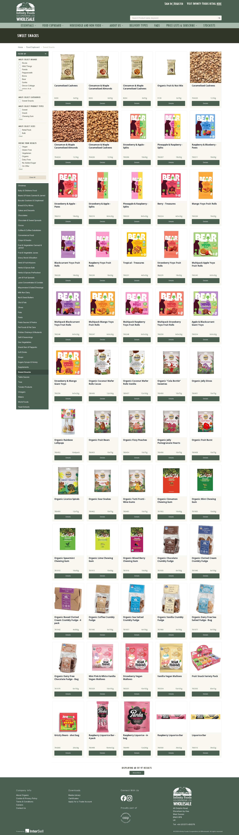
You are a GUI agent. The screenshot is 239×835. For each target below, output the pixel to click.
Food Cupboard (52, 25)
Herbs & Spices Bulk (26, 268)
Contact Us (21, 808)
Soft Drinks (22, 352)
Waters (21, 397)
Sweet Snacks (24, 372)
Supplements (23, 367)
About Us (116, 25)
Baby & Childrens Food (27, 190)
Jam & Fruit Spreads (26, 278)
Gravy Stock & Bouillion (27, 258)
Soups (20, 357)
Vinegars (21, 392)
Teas (20, 382)
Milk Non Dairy (24, 292)
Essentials (28, 25)
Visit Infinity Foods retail (204, 4)
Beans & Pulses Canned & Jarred (31, 195)
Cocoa (21, 225)
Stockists (209, 25)
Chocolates (22, 215)
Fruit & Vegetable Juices (28, 253)
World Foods (23, 402)
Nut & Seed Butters (26, 297)
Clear (21, 90)
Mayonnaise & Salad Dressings (30, 287)
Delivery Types (139, 25)
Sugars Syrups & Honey (28, 362)
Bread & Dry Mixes (25, 205)
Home (20, 47)
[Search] (219, 18)
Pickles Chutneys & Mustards (30, 332)
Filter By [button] (22, 54)
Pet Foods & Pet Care (27, 327)
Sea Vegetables (24, 342)
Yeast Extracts (24, 407)
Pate (20, 312)
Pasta (20, 317)
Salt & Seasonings (25, 337)
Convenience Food (26, 235)
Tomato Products (25, 387)
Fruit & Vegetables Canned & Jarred (30, 246)
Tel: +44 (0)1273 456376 (184, 824)
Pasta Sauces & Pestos (27, 322)
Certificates (73, 798)
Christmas (22, 186)
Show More (137, 773)
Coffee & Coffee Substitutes (29, 230)
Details (68, 103)
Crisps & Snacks (24, 240)
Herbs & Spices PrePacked (29, 273)
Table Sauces (23, 377)
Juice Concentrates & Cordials (30, 282)
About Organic (22, 795)
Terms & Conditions (24, 802)
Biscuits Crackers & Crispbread (30, 200)
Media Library (74, 795)
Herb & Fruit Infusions (26, 263)
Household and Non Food (86, 25)
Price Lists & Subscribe (181, 25)
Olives (20, 307)
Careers (19, 805)
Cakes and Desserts (26, 210)
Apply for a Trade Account (80, 802)
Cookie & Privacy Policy (26, 798)
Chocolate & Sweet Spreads (29, 220)
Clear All (32, 177)
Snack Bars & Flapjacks (27, 347)
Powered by (20, 831)
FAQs (157, 25)
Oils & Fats (22, 302)
